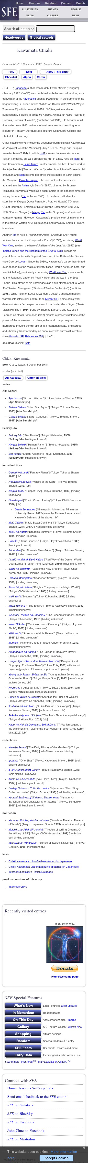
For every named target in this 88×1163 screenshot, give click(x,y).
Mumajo (13, 642)
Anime (25, 185)
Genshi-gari (15, 500)
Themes (53, 9)
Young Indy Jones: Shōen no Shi (28, 674)
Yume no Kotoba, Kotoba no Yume (29, 820)
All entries (30, 9)
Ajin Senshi (15, 398)
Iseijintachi (15, 596)
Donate (81, 3)
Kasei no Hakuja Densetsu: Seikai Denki (32, 724)
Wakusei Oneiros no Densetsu (27, 614)
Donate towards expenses (30, 1087)
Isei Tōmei (15, 453)
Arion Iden (15, 550)
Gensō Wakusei (18, 472)
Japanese (21, 88)
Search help (12, 1061)
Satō (27, 342)
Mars (77, 158)
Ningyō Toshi (16, 491)
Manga (36, 212)
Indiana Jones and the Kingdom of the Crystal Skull (32, 250)
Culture (52, 15)
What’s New (75, 1026)
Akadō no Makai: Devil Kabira (26, 559)
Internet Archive (18, 886)
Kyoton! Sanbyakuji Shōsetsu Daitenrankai (34, 797)
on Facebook (20, 1121)
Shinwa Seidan (17, 407)
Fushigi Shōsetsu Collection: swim (29, 788)
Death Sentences (25, 509)
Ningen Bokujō (17, 444)
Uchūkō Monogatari (20, 578)
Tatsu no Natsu (18, 531)
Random (50, 3)
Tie (24, 196)
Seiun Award (30, 164)
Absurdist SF (16, 336)
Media (30, 15)
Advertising (29, 98)
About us (34, 3)
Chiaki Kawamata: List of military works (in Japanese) (40, 861)
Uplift (42, 153)
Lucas (22, 261)
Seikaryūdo (15, 435)
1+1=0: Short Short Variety (24, 769)
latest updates (69, 1005)
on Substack (20, 1104)
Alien (22, 174)
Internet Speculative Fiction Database (31, 871)
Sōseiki (13, 541)
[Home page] (9, 13)
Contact (66, 3)
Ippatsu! (13, 760)
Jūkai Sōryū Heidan (20, 587)
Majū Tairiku (16, 522)
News (75, 15)
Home (19, 3)
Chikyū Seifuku (17, 416)
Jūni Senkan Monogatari (23, 842)
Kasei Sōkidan (17, 624)
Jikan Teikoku (17, 605)
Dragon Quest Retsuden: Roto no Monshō (34, 661)
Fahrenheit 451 (34, 336)
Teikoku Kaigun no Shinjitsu (25, 715)
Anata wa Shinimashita (22, 779)
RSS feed (27, 1061)
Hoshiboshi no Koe (20, 481)
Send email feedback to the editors (37, 1096)
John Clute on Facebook (25, 1130)
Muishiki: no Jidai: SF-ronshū (26, 829)
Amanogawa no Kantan (22, 651)
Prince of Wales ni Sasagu (24, 696)
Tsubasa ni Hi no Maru (22, 706)
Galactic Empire (28, 180)
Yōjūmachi (15, 633)
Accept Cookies (56, 1158)
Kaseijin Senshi (17, 747)
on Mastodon (21, 1139)
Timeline (71, 1019)
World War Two (58, 272)
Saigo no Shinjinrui (19, 568)
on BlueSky (20, 1113)
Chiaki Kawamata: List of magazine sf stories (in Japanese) (44, 866)
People (76, 9)
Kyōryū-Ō (14, 687)
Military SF (51, 298)
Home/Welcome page (64, 976)
